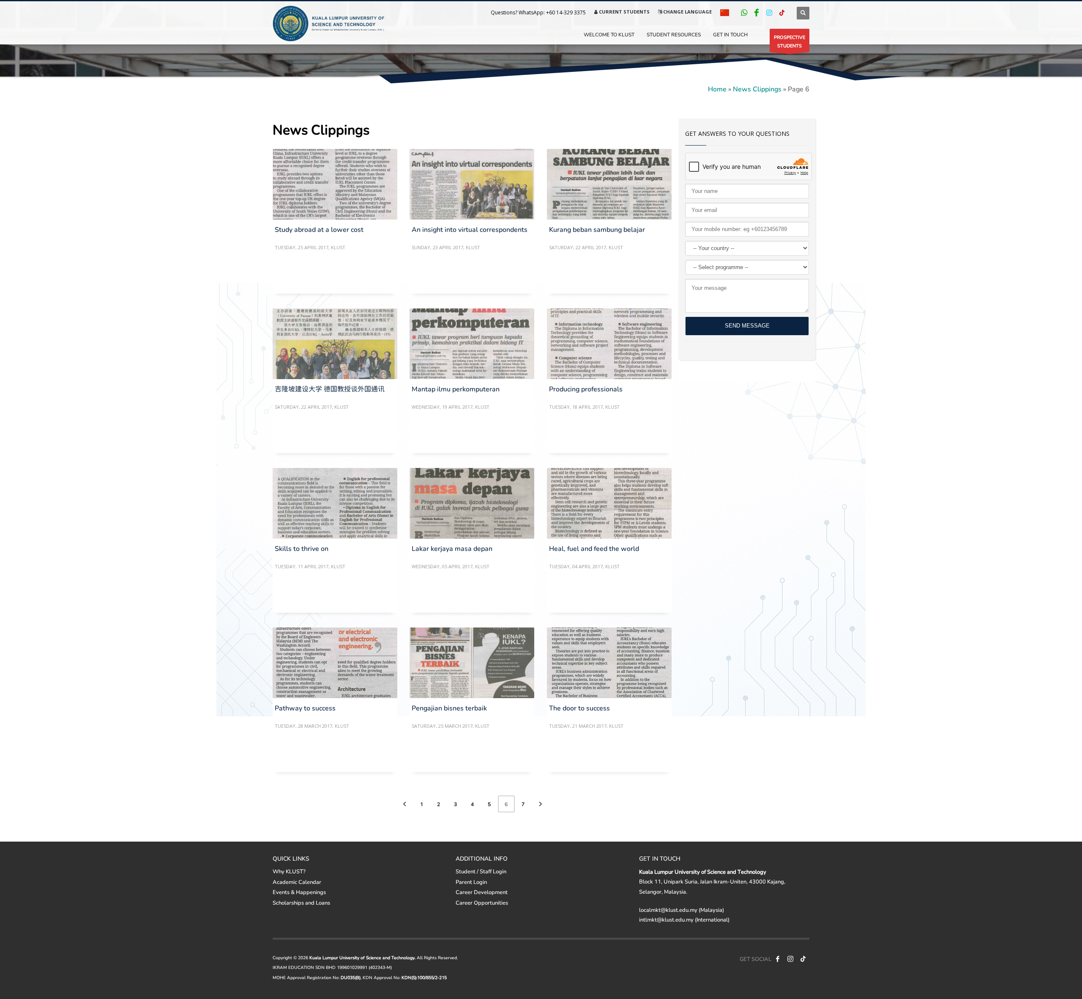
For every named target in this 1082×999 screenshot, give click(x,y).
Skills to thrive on (301, 548)
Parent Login (471, 881)
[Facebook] (756, 12)
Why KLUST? (289, 871)
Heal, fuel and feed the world (594, 548)
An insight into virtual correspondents (469, 229)
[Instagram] (769, 12)
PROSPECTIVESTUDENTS (789, 41)
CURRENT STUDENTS (624, 11)
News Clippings (757, 89)
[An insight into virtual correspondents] (472, 184)
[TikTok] (782, 12)
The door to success (579, 708)
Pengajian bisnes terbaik (449, 708)
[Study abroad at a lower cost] (335, 184)
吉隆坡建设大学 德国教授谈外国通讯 (330, 389)
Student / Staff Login (481, 871)
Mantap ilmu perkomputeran (456, 389)
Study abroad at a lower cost (319, 229)
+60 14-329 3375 (566, 12)
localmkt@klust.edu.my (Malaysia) (681, 909)
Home (717, 89)
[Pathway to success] (335, 663)
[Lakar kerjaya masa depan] (472, 503)
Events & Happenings (299, 892)
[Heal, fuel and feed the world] (609, 503)
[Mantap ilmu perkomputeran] (472, 344)
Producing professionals (586, 389)
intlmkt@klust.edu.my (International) (684, 919)
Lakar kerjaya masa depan (452, 548)
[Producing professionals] (609, 344)
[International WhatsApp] (744, 12)
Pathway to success (305, 708)
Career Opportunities (482, 902)
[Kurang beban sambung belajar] (609, 184)
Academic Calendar (297, 881)
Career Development (482, 892)
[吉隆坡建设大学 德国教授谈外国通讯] (335, 344)
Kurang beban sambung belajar (597, 229)
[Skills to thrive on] (335, 503)
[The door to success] (609, 663)
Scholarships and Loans (301, 902)
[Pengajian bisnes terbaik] (472, 663)
